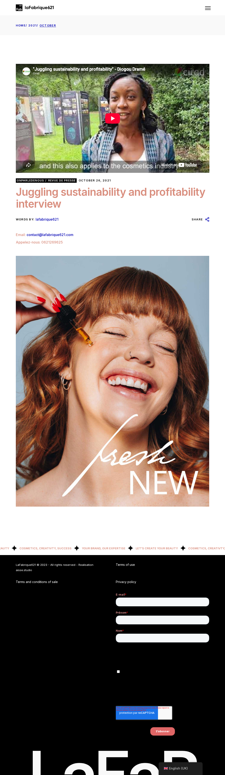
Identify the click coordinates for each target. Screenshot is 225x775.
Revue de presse (62, 180)
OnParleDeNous (30, 180)
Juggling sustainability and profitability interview (110, 197)
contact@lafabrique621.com (50, 234)
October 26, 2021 (95, 180)
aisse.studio (24, 570)
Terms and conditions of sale (37, 582)
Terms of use (125, 564)
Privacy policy (126, 582)
